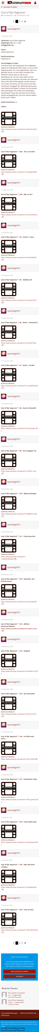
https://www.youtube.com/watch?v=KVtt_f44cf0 (18, 759)
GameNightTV (8, 15)
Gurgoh (10, 1002)
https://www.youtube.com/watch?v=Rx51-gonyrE (18, 799)
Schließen (21, 1029)
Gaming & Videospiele (14, 997)
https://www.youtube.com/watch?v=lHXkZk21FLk (18, 671)
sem (9, 995)
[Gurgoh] (4, 1002)
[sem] (4, 995)
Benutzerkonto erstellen (19, 971)
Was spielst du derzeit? (16, 993)
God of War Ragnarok (16, 1000)
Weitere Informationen (9, 1029)
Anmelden (19, 976)
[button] (3, 3)
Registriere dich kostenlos (25, 964)
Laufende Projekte (13, 1004)
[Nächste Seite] (25, 21)
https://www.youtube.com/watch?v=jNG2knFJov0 (18, 842)
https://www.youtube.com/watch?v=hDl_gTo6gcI (18, 428)
